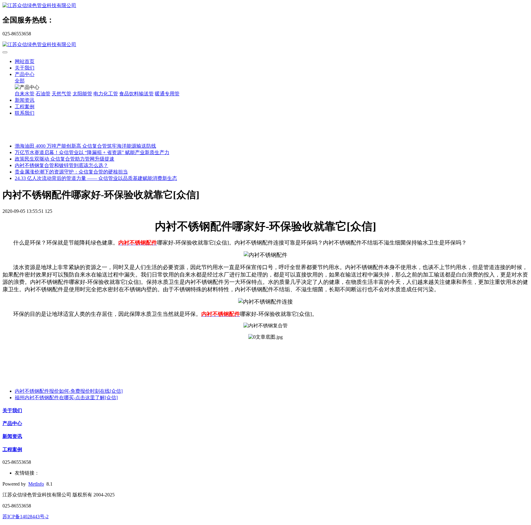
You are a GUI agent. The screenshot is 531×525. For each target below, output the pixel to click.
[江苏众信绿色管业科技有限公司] (265, 5)
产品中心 (24, 74)
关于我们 (24, 67)
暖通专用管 (167, 93)
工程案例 (24, 106)
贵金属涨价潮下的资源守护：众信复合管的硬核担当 (71, 171)
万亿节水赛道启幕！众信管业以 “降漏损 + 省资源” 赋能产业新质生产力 (92, 152)
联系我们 (24, 113)
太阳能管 (82, 93)
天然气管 (61, 93)
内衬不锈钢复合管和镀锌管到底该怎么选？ (61, 165)
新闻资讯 (24, 100)
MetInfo (36, 484)
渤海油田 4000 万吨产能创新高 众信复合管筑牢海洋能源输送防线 (85, 146)
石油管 (43, 93)
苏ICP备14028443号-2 (25, 516)
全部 (20, 80)
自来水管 (24, 93)
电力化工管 (105, 93)
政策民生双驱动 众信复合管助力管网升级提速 (64, 158)
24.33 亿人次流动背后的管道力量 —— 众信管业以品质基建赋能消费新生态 (96, 178)
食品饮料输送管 (136, 93)
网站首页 (24, 61)
